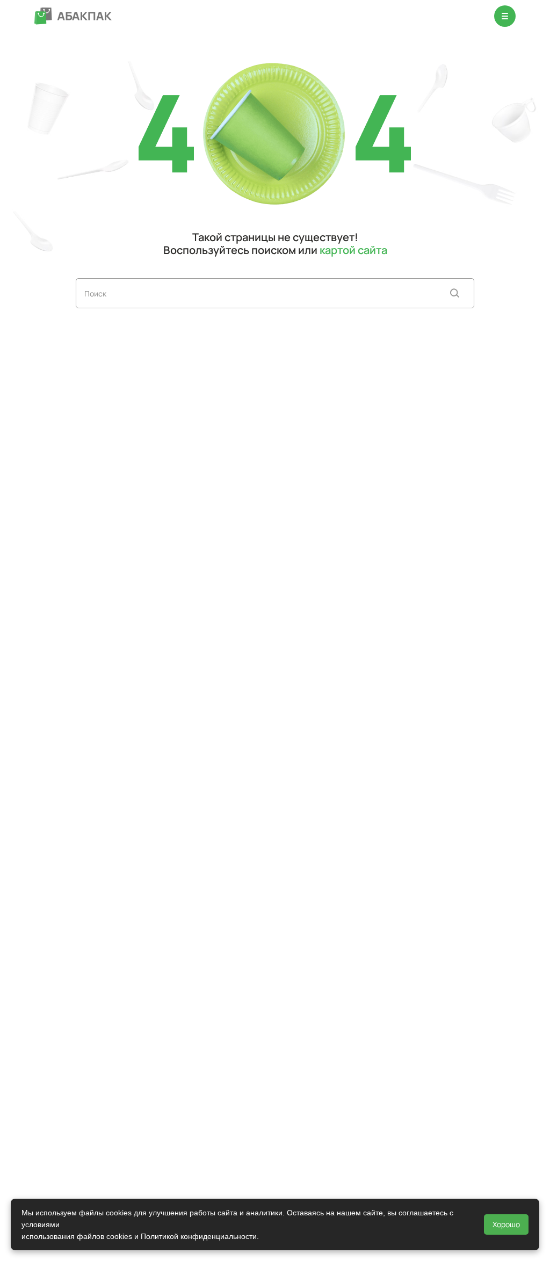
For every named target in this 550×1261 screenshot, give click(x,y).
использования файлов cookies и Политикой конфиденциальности (139, 1236)
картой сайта (353, 250)
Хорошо (506, 1224)
